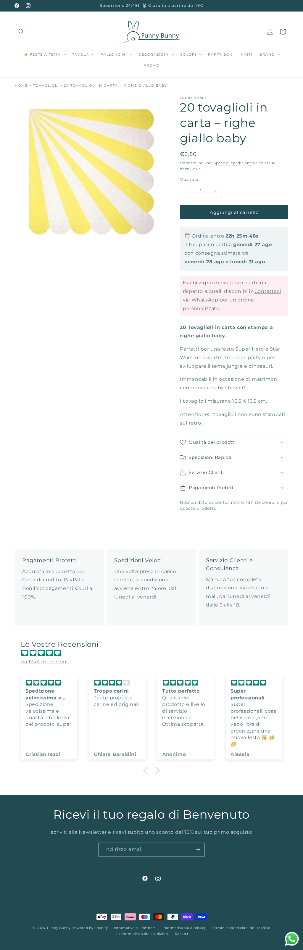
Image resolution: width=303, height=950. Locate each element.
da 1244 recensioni (44, 661)
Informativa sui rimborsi (135, 928)
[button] (21, 31)
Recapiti (182, 934)
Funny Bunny (59, 928)
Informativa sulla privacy (184, 928)
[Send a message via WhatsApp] (292, 939)
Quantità (189, 179)
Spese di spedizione (233, 163)
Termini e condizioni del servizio (241, 928)
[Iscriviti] (197, 850)
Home (21, 86)
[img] (154, 653)
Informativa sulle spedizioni (144, 934)
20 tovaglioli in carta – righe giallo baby (115, 86)
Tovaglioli (46, 86)
